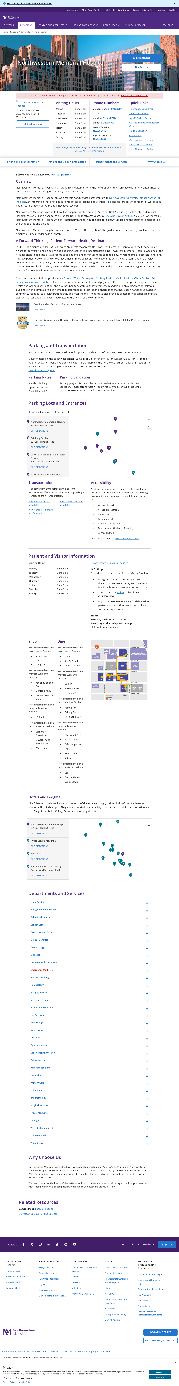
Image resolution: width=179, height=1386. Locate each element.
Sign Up (167, 1244)
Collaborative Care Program (151, 1274)
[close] (174, 3)
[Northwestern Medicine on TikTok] (57, 1244)
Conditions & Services (51, 25)
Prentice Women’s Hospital (78, 278)
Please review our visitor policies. (110, 563)
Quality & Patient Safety (115, 1314)
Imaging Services (39, 992)
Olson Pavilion (142, 278)
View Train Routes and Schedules (71, 503)
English (39, 1208)
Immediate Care (13, 1271)
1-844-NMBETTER (161, 1332)
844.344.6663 (99, 138)
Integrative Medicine (41, 1007)
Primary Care (37, 1082)
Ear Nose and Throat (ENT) (44, 962)
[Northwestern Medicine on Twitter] (31, 1244)
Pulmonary (36, 1090)
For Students (144, 1306)
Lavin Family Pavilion (45, 282)
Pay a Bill (106, 10)
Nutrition (35, 1037)
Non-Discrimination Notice (46, 1351)
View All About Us (114, 1320)
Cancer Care (36, 924)
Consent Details (9, 1382)
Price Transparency (48, 1290)
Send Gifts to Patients (140, 144)
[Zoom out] (149, 423)
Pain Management (40, 1067)
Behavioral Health (40, 917)
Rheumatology (38, 1097)
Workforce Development (83, 1293)
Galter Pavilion (124, 278)
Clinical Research (135, 25)
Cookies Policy (24, 1382)
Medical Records (13, 1282)
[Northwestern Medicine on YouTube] (74, 1244)
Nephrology (36, 1022)
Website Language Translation (94, 1351)
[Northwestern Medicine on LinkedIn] (49, 1244)
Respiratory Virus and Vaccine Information (29, 3)
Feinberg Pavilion (105, 278)
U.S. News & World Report (118, 216)
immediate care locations (134, 95)
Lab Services (37, 1015)
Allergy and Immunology (43, 909)
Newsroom (110, 1308)
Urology (34, 1120)
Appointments (72, 10)
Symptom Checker (14, 1288)
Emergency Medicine (41, 969)
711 (99, 113)
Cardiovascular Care (41, 932)
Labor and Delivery (139, 113)
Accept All (160, 1372)
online (120, 592)
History (108, 1288)
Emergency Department (142, 108)
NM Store (109, 1293)
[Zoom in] (149, 419)
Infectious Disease (40, 999)
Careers (136, 10)
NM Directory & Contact (160, 1340)
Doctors (9, 25)
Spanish (49, 1208)
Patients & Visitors (83, 25)
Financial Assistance (121, 10)
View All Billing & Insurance (52, 1295)
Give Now (172, 10)
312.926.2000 (115, 108)
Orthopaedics (37, 1060)
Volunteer (76, 1288)
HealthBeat (110, 25)
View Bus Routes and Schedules (39, 503)
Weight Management (41, 1127)
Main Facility (37, 902)
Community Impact (113, 1273)
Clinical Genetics (39, 939)
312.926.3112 (99, 130)
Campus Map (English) (141, 140)
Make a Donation (138, 130)
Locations (26, 25)
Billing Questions (46, 1267)
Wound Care (36, 1142)
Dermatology (37, 947)
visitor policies (61, 174)
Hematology (37, 984)
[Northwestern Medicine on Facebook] (23, 1244)
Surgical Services (39, 1105)
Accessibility (69, 1351)
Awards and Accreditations (117, 1267)
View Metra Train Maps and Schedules (40, 511)
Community (135, 135)
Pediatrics (35, 1075)
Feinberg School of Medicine (153, 10)
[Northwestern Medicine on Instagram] (40, 1244)
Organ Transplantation (42, 1052)
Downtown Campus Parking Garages (38, 1213)
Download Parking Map (41, 370)
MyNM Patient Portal (90, 10)
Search (167, 25)
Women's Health (39, 1135)
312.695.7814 (109, 118)
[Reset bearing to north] (149, 426)
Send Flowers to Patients (142, 149)
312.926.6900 (107, 122)
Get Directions (39, 430)
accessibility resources (127, 538)
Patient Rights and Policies (15, 1351)
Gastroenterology (39, 977)
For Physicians (144, 1295)
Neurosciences (38, 1030)
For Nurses (143, 1300)
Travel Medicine (39, 1112)
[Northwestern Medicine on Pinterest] (65, 1244)
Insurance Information (49, 1278)
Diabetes (35, 954)
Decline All (160, 1377)
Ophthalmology (38, 1045)
